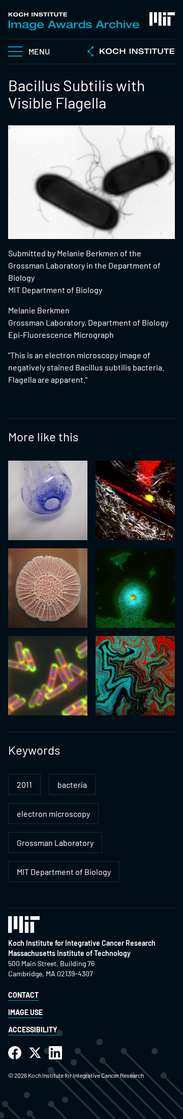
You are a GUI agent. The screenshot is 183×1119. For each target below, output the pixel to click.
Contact (23, 995)
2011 (24, 784)
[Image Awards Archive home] (73, 21)
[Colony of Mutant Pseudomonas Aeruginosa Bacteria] (47, 588)
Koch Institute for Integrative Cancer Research (82, 943)
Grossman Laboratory (55, 842)
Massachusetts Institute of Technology (69, 953)
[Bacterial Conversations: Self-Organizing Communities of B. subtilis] (135, 675)
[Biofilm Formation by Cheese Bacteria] (47, 500)
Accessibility (32, 1029)
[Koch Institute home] (131, 52)
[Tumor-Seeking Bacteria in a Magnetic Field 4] (135, 500)
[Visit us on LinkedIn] (55, 1053)
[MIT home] (162, 19)
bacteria (72, 784)
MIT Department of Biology (64, 871)
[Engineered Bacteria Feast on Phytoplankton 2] (135, 588)
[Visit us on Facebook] (14, 1053)
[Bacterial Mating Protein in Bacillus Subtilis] (47, 675)
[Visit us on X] (35, 1053)
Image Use (25, 1012)
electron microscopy (53, 813)
